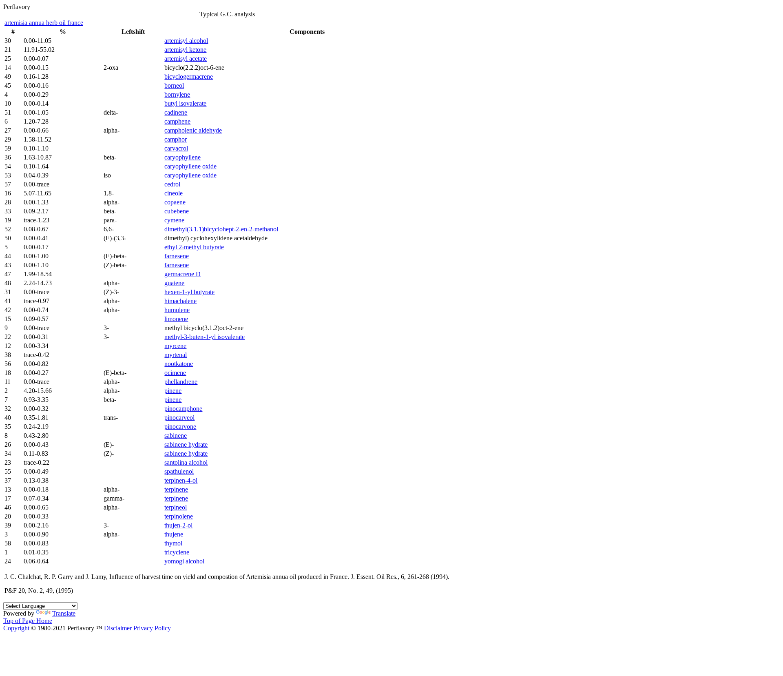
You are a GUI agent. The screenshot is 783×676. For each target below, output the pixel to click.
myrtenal (175, 354)
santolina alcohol (186, 462)
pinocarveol (179, 417)
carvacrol (176, 148)
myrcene (175, 345)
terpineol (175, 507)
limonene (176, 318)
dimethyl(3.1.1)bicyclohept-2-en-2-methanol (221, 229)
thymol (173, 543)
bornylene (177, 94)
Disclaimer (118, 628)
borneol (174, 85)
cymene (174, 220)
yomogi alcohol (184, 561)
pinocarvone (180, 426)
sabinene (175, 435)
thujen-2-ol (178, 525)
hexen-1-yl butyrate (189, 291)
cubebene (176, 211)
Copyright (16, 628)
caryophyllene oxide (190, 166)
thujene (173, 534)
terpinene (176, 489)
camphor (175, 139)
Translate (63, 613)
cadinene (175, 112)
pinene (172, 390)
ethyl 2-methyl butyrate (194, 247)
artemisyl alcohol (186, 40)
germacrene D (182, 273)
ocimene (175, 372)
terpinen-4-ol (180, 480)
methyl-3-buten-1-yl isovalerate (204, 336)
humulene (177, 309)
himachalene (180, 300)
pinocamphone (183, 408)
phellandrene (180, 381)
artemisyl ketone (185, 49)
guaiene (174, 282)
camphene (177, 121)
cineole (173, 193)
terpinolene (178, 516)
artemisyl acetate (185, 58)
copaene (175, 202)
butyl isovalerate (185, 103)
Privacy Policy (151, 628)
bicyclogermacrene (188, 76)
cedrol (172, 184)
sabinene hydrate (186, 444)
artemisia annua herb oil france (43, 22)
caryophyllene (182, 157)
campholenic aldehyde (193, 130)
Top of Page (19, 620)
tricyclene (176, 552)
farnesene (176, 256)
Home (44, 620)
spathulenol (179, 471)
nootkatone (178, 363)
